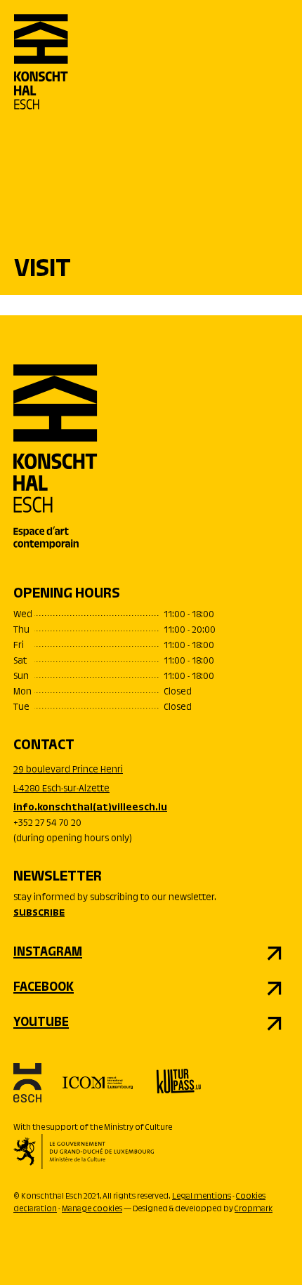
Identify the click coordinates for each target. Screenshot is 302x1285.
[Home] (41, 73)
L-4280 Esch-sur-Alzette (61, 789)
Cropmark (254, 1209)
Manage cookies (92, 1209)
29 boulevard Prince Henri (68, 770)
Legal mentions (201, 1196)
